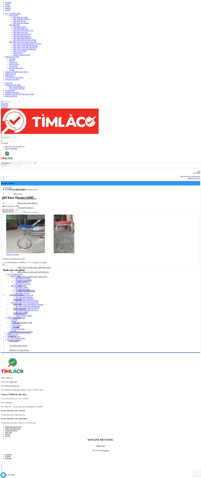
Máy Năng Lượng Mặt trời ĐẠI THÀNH (27, 44)
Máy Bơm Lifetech (19, 27)
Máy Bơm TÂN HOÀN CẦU (23, 30)
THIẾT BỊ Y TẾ (10, 74)
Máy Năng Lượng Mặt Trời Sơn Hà (25, 47)
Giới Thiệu (8, 432)
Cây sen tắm (13, 66)
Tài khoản (4, 107)
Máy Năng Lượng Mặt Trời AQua (24, 49)
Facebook (105, 450)
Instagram (8, 458)
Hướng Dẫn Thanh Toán (13, 427)
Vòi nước (12, 59)
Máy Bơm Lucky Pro (20, 32)
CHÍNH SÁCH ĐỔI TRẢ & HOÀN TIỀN (19, 94)
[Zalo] (3, 475)
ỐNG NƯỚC (18, 53)
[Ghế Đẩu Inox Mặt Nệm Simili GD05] (45, 253)
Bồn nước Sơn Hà (19, 21)
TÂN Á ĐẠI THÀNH (16, 89)
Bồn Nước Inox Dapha (21, 23)
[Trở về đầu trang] (2, 467)
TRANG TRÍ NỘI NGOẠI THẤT (17, 72)
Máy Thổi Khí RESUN (17, 87)
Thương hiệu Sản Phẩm (13, 85)
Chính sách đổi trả (11, 96)
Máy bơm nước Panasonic (22, 36)
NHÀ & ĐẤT (9, 76)
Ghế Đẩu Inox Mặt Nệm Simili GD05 (14, 259)
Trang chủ (8, 188)
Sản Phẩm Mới (10, 90)
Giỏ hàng (4, 106)
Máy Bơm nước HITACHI (22, 34)
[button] (1, 141)
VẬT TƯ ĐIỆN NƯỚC (13, 14)
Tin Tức (7, 436)
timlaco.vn (12, 386)
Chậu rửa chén (14, 64)
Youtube (8, 456)
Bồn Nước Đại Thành (20, 17)
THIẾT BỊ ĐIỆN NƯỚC (21, 55)
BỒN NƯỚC (13, 15)
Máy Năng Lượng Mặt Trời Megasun (25, 45)
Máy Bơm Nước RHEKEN (22, 38)
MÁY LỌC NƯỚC (19, 51)
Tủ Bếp (11, 70)
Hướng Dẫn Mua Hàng (13, 429)
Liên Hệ (7, 434)
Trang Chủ (8, 83)
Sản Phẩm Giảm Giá (12, 92)
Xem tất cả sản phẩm (12, 79)
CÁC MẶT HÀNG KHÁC (14, 77)
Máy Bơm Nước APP (20, 29)
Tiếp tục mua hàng (11, 148)
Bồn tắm (12, 61)
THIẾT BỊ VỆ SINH (12, 57)
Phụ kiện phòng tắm (16, 68)
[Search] (2, 167)
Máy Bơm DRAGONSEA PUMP (24, 40)
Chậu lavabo (13, 62)
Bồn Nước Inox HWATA (21, 19)
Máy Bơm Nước (14, 25)
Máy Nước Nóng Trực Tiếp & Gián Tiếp (22, 42)
